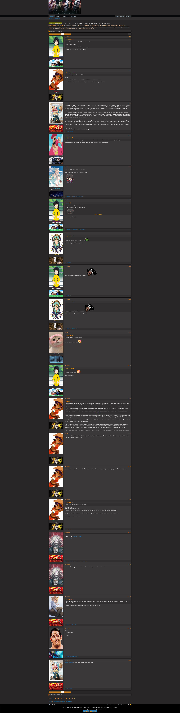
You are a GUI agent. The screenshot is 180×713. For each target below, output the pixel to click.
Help (128, 704)
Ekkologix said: (69, 39)
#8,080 (129, 660)
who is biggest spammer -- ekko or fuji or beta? (85, 28)
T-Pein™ (56, 650)
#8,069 (129, 299)
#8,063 (129, 103)
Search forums (57, 18)
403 (60, 34)
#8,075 (129, 499)
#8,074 (129, 466)
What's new (65, 16)
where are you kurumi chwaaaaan (68, 28)
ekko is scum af (122, 25)
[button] (61, 16)
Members (73, 16)
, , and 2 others (76, 196)
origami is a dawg (89, 27)
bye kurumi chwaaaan (94, 25)
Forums (52, 16)
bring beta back (86, 25)
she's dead (112, 27)
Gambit (56, 554)
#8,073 (129, 433)
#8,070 (129, 332)
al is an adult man (67, 25)
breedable (79, 25)
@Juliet (66, 567)
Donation (58, 16)
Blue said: (68, 202)
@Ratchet (79, 536)
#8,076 (129, 532)
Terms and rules (116, 704)
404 (62, 34)
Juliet (56, 124)
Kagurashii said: (69, 236)
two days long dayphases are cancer (122, 27)
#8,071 (129, 365)
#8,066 (129, 200)
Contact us (109, 704)
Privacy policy (123, 704)
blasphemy (74, 25)
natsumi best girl (81, 27)
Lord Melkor (56, 156)
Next (69, 34)
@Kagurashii (72, 538)
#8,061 (129, 36)
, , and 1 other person (77, 561)
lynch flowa (75, 27)
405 (65, 34)
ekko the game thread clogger (55, 27)
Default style (52, 704)
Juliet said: (68, 401)
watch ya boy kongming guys (54, 28)
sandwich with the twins (103, 27)
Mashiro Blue (52, 25)
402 (57, 34)
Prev (50, 34)
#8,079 (129, 628)
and (70, 131)
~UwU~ (56, 618)
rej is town (96, 27)
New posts (51, 18)
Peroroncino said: (69, 72)
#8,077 (129, 564)
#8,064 (129, 135)
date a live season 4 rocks (105, 25)
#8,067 (129, 233)
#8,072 (129, 398)
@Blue (75, 536)
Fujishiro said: (69, 137)
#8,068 (129, 266)
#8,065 (129, 166)
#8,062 (129, 69)
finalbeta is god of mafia (66, 27)
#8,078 (129, 596)
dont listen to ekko (114, 25)
